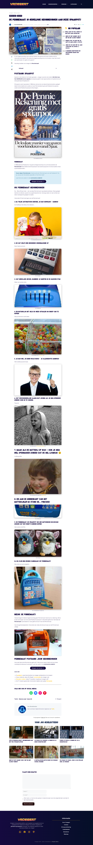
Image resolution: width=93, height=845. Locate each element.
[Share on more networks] (75, 24)
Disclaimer (66, 831)
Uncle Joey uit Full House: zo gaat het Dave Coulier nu (73, 32)
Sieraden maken (21, 679)
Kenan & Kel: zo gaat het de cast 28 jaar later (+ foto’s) (74, 41)
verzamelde (37, 677)
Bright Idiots (55, 841)
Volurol (43, 239)
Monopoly (49, 681)
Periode (63, 4)
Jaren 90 (19, 15)
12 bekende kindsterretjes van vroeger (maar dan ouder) (73, 52)
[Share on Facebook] (77, 24)
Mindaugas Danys (40, 446)
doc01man (44, 495)
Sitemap (66, 834)
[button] (37, 718)
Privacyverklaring (66, 827)
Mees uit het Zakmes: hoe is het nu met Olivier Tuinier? (73, 36)
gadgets (19, 675)
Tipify (52, 709)
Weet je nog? (17, 12)
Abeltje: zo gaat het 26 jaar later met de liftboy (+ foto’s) (74, 46)
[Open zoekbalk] (81, 4)
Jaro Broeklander (18, 24)
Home (44, 4)
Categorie (74, 4)
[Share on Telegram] (83, 24)
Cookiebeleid (66, 829)
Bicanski (41, 355)
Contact (66, 824)
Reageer (59, 699)
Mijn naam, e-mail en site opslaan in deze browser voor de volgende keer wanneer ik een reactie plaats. (46, 799)
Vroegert (11, 12)
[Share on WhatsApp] (81, 24)
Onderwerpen (52, 4)
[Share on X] (79, 24)
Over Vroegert (66, 822)
